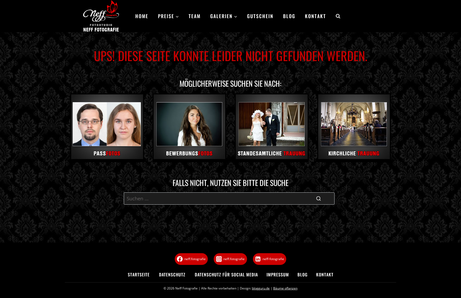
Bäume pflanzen (285, 288)
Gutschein (260, 16)
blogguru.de (261, 288)
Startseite (139, 274)
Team (195, 16)
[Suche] (318, 198)
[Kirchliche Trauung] (354, 127)
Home (141, 16)
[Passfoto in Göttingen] (107, 127)
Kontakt (315, 16)
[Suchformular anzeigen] (335, 16)
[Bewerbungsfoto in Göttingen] (189, 127)
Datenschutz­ (172, 274)
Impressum (278, 274)
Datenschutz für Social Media (226, 274)
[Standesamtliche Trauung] (272, 127)
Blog (289, 16)
